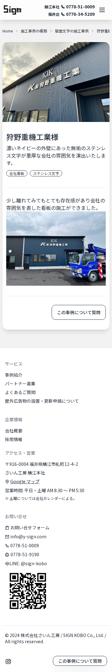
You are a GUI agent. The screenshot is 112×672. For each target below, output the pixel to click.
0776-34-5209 (80, 14)
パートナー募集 (20, 383)
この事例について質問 (78, 312)
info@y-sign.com (27, 536)
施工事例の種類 (34, 30)
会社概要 (13, 430)
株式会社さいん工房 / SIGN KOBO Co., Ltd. (62, 635)
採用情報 (13, 439)
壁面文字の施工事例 (72, 30)
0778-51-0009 (80, 6)
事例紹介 (13, 375)
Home (7, 30)
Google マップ (25, 481)
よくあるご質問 (20, 392)
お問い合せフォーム (29, 527)
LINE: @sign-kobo (28, 563)
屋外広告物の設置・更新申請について (42, 401)
